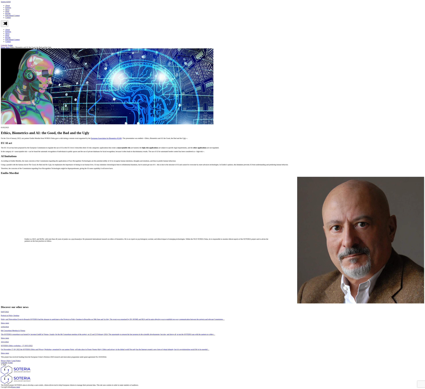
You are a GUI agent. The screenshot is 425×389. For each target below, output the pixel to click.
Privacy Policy (6, 361)
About (7, 6)
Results (7, 14)
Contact (8, 17)
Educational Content (12, 15)
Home (3, 47)
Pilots (7, 12)
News (7, 10)
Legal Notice (16, 361)
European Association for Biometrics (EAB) (106, 138)
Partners (8, 8)
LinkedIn (4, 45)
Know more (16, 387)
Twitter (10, 45)
